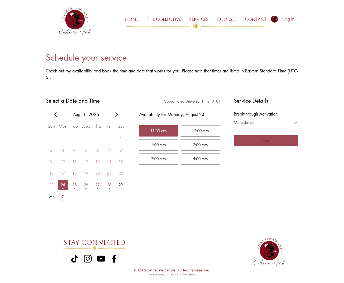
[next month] (116, 114)
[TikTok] (74, 258)
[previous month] (55, 114)
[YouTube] (101, 258)
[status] (192, 101)
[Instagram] (88, 258)
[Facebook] (114, 258)
